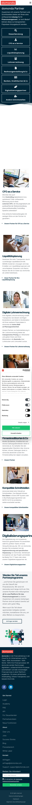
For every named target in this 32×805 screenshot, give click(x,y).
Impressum (16, 799)
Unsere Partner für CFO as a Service (16, 223)
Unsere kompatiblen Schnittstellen (16, 507)
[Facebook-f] (4, 687)
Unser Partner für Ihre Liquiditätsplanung (10, 279)
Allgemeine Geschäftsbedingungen (16, 802)
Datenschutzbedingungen (16, 796)
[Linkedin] (10, 687)
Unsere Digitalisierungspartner (15, 564)
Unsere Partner (9, 460)
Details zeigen (22, 422)
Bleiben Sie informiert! (12, 772)
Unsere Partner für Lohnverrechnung (17, 346)
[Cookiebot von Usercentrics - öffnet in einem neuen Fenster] (23, 370)
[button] (30, 3)
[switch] (27, 405)
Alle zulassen (16, 427)
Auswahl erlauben (16, 433)
